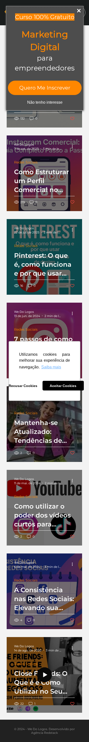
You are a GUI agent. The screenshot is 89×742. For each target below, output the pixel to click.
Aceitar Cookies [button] (63, 386)
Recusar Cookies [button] (23, 386)
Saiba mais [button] (51, 367)
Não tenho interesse (45, 102)
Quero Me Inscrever (44, 88)
